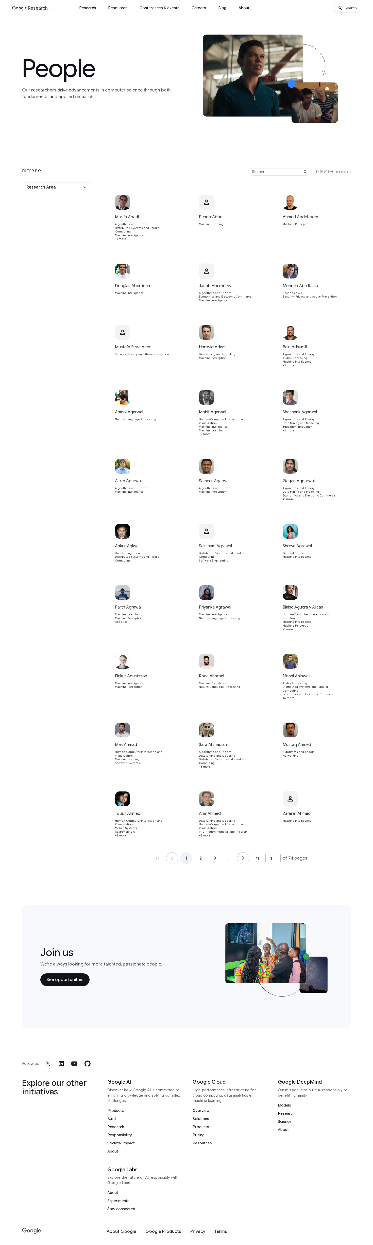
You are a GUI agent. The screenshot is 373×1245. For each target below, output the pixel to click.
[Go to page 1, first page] (158, 858)
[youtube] (74, 1063)
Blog (222, 8)
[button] (57, 187)
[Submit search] (305, 172)
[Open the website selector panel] (52, 8)
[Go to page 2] (243, 858)
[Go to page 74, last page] (257, 858)
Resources (117, 8)
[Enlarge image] (343, 118)
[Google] (31, 1231)
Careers (199, 8)
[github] (87, 1063)
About (244, 8)
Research (87, 8)
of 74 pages (295, 858)
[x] (48, 1063)
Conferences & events (159, 8)
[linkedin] (61, 1063)
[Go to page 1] (172, 858)
